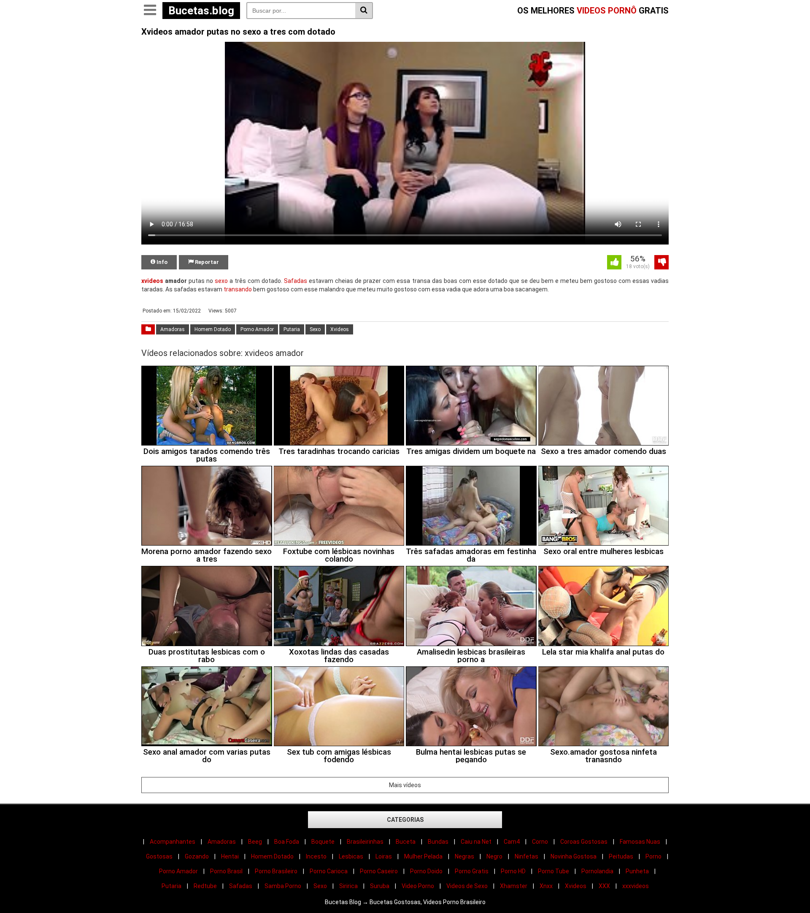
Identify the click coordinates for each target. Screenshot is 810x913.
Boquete (323, 841)
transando (238, 289)
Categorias (405, 819)
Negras (464, 856)
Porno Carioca (329, 871)
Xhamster (513, 886)
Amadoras (172, 329)
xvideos (152, 280)
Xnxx (546, 886)
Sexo (315, 329)
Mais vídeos (405, 785)
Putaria (292, 329)
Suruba (379, 886)
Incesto (316, 856)
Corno (540, 841)
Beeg (255, 841)
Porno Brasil (226, 871)
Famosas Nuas (640, 841)
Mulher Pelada (423, 856)
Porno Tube (553, 871)
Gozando (197, 856)
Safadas (295, 280)
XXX (604, 886)
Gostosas (159, 856)
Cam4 (512, 841)
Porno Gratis (472, 871)
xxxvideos (635, 886)
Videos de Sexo (467, 886)
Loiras (383, 856)
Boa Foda (286, 841)
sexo (221, 280)
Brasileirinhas (365, 841)
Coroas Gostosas (584, 841)
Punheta (637, 871)
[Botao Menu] (149, 10)
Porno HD (513, 871)
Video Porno (418, 886)
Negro (494, 856)
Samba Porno (283, 886)
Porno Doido (426, 871)
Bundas (438, 841)
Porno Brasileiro (276, 871)
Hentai (230, 856)
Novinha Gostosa (574, 856)
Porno (653, 856)
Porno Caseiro (379, 871)
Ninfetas (526, 856)
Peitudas (621, 856)
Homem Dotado (212, 329)
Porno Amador (257, 329)
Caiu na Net (476, 841)
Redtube (205, 886)
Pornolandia (597, 871)
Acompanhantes (172, 841)
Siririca (348, 886)
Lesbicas (351, 856)
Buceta (406, 841)
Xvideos (339, 329)
